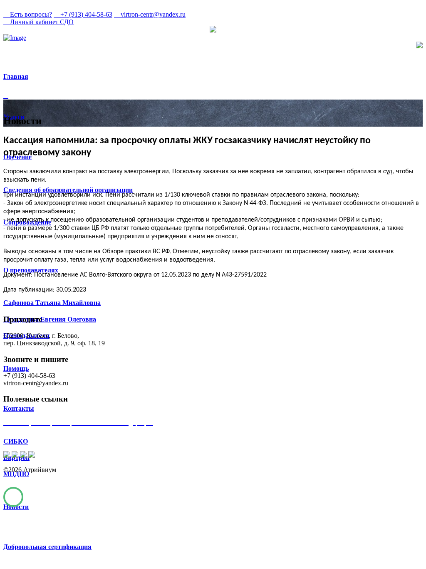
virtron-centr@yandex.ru (152, 14)
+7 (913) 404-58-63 (85, 14)
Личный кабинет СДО (41, 21)
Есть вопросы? (30, 14)
